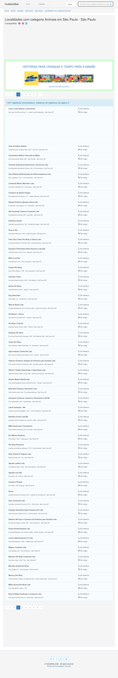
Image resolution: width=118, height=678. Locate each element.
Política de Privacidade (55, 666)
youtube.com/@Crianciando (59, 86)
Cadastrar (42, 4)
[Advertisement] (59, 42)
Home (28, 4)
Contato (68, 666)
